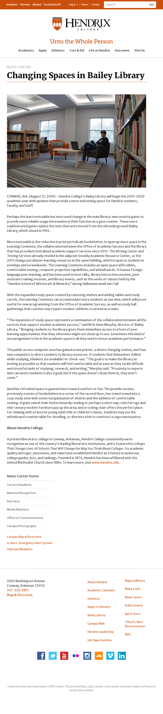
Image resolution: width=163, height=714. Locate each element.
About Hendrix (97, 582)
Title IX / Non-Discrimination (135, 624)
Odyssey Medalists (19, 549)
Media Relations (18, 509)
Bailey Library (96, 615)
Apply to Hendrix (98, 607)
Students (12, 4)
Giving (95, 4)
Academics (26, 50)
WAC (128, 634)
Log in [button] (72, 4)
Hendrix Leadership (100, 632)
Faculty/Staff (52, 4)
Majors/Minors (135, 581)
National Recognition (21, 493)
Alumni (37, 4)
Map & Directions (20, 595)
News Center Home (23, 476)
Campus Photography (21, 526)
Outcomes (122, 50)
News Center (19, 67)
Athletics (58, 50)
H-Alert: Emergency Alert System (29, 543)
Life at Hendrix (99, 50)
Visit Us (139, 50)
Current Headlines (19, 485)
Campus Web (96, 623)
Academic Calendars (101, 590)
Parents (25, 4)
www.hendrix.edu (105, 462)
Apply (43, 50)
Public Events (134, 605)
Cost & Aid (76, 50)
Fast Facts (13, 501)
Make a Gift (133, 589)
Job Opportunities (99, 640)
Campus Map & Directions (24, 537)
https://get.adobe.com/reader (100, 686)
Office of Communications (25, 518)
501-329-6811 (18, 590)
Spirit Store (132, 614)
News (85, 4)
